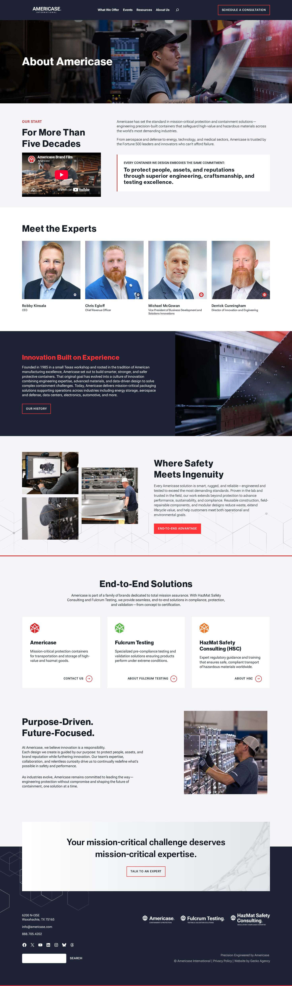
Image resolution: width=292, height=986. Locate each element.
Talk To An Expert (146, 871)
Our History (36, 408)
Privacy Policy (222, 961)
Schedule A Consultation (244, 10)
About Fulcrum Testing (148, 678)
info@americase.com (37, 927)
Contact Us (73, 678)
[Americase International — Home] (41, 10)
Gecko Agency (260, 961)
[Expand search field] (177, 10)
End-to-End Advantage (177, 528)
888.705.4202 (32, 934)
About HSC (244, 678)
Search (76, 958)
